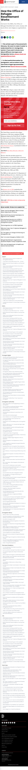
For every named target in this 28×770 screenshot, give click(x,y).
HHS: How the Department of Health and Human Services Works (13, 457)
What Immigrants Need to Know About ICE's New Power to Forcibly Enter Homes (13, 363)
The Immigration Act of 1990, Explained (11, 532)
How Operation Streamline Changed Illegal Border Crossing (14, 524)
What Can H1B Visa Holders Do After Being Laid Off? (14, 695)
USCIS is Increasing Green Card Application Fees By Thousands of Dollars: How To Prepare (14, 586)
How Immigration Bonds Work (9, 501)
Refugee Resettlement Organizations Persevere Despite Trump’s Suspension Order (13, 240)
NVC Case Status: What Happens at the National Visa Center (13, 463)
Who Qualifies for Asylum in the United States (12, 284)
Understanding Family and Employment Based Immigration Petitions (13, 580)
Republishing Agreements (7, 743)
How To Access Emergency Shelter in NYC (12, 237)
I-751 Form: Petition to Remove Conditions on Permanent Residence (12, 613)
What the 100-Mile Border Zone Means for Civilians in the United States (14, 504)
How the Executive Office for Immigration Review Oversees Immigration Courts (13, 499)
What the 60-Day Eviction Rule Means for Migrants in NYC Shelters (12, 215)
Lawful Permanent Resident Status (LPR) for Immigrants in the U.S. (12, 606)
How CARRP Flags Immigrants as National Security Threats (14, 537)
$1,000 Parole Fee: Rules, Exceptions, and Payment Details (13, 264)
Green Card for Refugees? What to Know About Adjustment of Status (13, 266)
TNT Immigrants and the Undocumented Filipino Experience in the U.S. (13, 393)
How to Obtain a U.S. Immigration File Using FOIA (13, 416)
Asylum (4, 256)
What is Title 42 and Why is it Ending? (11, 514)
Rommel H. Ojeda (13, 7)
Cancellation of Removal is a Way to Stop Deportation (12, 563)
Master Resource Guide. (18, 66)
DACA (3, 306)
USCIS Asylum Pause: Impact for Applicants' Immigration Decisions (12, 259)
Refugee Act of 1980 (8, 189)
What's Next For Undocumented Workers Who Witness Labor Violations (12, 377)
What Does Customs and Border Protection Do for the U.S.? (13, 470)
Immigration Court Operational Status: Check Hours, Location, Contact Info (14, 435)
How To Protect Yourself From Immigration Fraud (13, 592)
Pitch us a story (5, 731)
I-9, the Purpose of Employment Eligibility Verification (14, 497)
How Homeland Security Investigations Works (13, 472)
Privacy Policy (4, 747)
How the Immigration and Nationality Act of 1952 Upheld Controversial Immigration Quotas (13, 517)
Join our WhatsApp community (7, 738)
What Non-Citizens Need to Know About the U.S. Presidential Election (13, 380)
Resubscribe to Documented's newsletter (9, 736)
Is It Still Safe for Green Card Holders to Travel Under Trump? (14, 565)
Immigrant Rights (6, 355)
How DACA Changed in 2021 (9, 519)
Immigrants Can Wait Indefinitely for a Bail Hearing (14, 480)
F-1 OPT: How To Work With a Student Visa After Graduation (13, 685)
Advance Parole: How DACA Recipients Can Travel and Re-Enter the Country (13, 292)
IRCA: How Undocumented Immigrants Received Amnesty (13, 535)
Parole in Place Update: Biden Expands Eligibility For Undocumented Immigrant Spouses (14, 385)
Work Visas (5, 665)
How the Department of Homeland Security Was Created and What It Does (13, 492)
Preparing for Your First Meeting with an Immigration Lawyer (14, 422)
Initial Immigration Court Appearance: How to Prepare (13, 441)
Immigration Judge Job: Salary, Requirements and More (14, 448)
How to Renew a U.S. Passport (9, 591)
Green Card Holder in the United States (11, 610)
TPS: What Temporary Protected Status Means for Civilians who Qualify (13, 295)
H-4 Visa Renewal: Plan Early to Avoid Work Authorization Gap (12, 548)
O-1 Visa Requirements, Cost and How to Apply (13, 687)
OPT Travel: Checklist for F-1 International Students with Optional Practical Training (14, 682)
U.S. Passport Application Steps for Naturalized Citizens (13, 552)
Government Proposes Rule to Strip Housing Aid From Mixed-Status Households (13, 358)
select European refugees (7, 145)
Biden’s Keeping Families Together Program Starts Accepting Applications (14, 382)
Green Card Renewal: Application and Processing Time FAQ (13, 574)
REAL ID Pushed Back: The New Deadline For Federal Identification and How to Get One (14, 507)
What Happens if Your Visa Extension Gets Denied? (14, 693)
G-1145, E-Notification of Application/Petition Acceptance (12, 494)
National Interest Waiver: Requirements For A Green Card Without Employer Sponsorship (14, 571)
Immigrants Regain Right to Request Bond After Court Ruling (13, 361)
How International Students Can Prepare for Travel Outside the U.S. (14, 668)
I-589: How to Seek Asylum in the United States (13, 300)
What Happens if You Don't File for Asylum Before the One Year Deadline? (14, 290)
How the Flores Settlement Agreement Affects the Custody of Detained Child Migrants (13, 540)
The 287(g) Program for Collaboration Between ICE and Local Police (14, 509)
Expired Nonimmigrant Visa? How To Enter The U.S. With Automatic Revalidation (14, 676)
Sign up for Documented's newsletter (8, 735)
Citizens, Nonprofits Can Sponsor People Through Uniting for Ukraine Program (13, 298)
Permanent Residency (7, 545)
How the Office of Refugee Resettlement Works (13, 484)
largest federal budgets (6, 177)
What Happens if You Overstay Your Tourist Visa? (13, 704)
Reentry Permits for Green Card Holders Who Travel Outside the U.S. (14, 568)
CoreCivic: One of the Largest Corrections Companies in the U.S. (12, 489)
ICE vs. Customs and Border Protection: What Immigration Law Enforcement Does (12, 407)
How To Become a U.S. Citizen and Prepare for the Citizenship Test (13, 589)
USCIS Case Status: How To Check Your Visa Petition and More (14, 603)
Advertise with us (5, 729)
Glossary (3, 32)
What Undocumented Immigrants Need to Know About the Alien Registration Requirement (13, 366)
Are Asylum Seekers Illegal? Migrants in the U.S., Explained (13, 438)
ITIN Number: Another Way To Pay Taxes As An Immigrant (13, 399)
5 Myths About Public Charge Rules (10, 433)
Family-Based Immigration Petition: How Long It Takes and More (13, 583)
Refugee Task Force (6, 77)
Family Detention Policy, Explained (10, 486)
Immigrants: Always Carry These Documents (12, 371)
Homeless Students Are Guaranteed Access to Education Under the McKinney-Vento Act (13, 390)
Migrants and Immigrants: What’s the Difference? (13, 273)
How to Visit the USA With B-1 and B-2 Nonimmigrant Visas (14, 679)
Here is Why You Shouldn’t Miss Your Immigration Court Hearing (13, 369)
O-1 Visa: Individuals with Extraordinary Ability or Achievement (13, 702)
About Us (3, 745)
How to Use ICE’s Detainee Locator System (12, 465)
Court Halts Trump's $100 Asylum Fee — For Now (13, 261)
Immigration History (7, 512)
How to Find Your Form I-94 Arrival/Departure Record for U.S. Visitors (14, 697)
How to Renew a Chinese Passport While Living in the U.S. (14, 451)
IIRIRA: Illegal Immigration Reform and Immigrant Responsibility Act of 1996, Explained (13, 527)
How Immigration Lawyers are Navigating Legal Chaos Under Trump (13, 428)
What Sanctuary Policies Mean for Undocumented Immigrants (14, 396)
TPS (3, 616)
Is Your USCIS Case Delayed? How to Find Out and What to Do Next (14, 410)
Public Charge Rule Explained (9, 542)
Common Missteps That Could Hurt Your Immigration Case (11, 419)
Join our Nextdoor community (7, 740)
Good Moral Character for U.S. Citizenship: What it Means (13, 560)
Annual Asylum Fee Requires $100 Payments (12, 269)
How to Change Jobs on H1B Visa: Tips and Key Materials (13, 691)
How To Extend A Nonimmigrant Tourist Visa (12, 689)
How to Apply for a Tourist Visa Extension (11, 709)
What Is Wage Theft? (7, 387)
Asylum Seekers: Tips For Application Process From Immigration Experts (14, 277)
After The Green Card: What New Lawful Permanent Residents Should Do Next (14, 557)
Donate (3, 733)
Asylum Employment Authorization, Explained (13, 275)
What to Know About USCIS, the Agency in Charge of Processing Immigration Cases (14, 467)
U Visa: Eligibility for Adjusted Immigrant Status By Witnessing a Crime (14, 444)
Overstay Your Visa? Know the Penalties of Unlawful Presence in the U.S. (14, 673)
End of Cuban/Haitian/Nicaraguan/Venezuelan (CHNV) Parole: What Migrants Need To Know (13, 271)
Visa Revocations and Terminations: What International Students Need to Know (12, 670)
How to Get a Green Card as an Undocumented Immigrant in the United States (13, 601)
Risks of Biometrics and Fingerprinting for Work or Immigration (13, 404)
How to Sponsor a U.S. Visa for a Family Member (13, 700)
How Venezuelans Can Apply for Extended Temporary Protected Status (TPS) (12, 287)
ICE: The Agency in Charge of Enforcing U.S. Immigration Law (12, 475)
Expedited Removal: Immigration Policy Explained (13, 446)
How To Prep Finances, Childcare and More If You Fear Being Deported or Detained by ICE (13, 374)
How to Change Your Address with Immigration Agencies (13, 598)
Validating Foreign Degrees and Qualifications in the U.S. (13, 707)
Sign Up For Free (14, 125)
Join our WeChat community (7, 741)
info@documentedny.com (6, 755)
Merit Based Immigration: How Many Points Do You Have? (14, 454)
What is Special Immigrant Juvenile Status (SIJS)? (14, 554)
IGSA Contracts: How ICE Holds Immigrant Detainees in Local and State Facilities (14, 478)
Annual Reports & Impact (6, 728)
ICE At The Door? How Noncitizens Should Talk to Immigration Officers (13, 431)
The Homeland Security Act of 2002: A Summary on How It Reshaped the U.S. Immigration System (14, 530)
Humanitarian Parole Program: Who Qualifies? (13, 282)
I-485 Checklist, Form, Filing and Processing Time (13, 608)
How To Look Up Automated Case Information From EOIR (14, 460)
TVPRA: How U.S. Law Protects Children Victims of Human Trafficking (13, 482)
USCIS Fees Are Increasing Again (10, 415)
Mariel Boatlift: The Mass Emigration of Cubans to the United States (13, 521)
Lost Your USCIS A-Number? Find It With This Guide (14, 550)
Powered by (13, 764)
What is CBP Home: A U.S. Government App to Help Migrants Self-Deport (13, 425)
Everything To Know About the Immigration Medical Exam (14, 595)
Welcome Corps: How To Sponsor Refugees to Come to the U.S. (14, 280)
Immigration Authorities (8, 401)
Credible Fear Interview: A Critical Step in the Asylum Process (14, 303)
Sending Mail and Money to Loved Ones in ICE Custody (13, 413)
